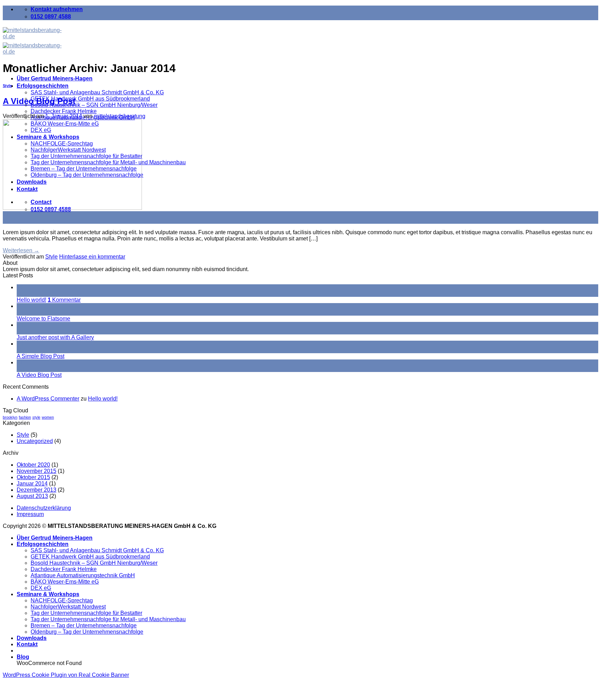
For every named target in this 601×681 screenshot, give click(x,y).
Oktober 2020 (33, 465)
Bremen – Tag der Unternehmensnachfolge (84, 625)
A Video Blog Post (39, 101)
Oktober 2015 (33, 477)
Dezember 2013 (36, 490)
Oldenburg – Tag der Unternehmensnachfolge (87, 632)
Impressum (30, 514)
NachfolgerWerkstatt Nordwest (68, 607)
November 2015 (36, 471)
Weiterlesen (21, 250)
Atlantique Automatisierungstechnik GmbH (83, 575)
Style (7, 86)
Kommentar (64, 300)
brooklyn (10, 417)
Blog (23, 657)
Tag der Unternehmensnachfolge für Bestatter (86, 613)
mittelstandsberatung (119, 116)
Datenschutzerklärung (44, 508)
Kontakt (27, 644)
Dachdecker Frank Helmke (64, 111)
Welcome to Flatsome (43, 319)
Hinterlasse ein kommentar (92, 257)
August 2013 (32, 496)
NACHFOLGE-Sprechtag (62, 600)
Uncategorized (35, 441)
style (36, 417)
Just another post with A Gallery (55, 337)
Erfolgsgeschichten (43, 86)
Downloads (32, 638)
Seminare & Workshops (48, 594)
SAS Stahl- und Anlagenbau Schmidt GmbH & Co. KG (97, 92)
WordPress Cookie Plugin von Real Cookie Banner (66, 675)
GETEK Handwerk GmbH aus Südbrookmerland (90, 99)
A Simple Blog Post (40, 356)
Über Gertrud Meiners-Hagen (55, 78)
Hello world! (31, 300)
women (48, 417)
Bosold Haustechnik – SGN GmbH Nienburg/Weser (94, 105)
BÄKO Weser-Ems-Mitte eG (65, 582)
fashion (25, 417)
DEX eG (41, 588)
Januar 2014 (32, 483)
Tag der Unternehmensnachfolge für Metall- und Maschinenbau (108, 619)
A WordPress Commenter (48, 399)
